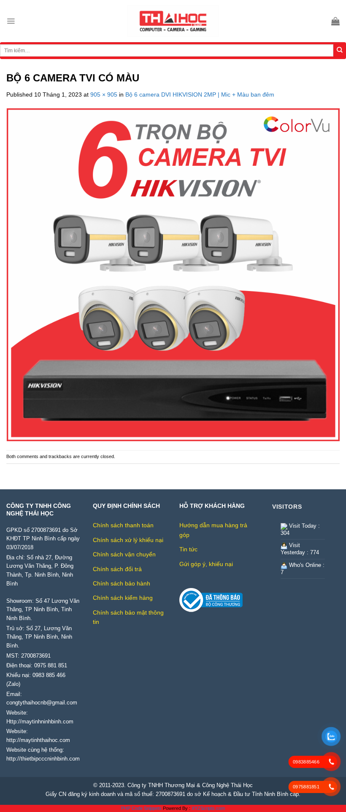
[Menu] (10, 21)
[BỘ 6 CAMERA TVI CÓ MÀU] (173, 274)
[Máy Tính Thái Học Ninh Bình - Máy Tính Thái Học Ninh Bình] (173, 21)
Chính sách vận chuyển (124, 554)
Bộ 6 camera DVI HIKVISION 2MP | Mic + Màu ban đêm (199, 94)
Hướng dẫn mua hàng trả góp (213, 530)
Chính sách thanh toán (123, 525)
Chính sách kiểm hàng (123, 597)
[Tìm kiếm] (339, 50)
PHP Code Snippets (141, 808)
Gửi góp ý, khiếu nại (206, 564)
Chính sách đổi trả (117, 569)
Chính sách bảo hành (121, 583)
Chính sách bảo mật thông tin (128, 617)
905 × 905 (103, 94)
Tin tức (188, 549)
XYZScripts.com (208, 808)
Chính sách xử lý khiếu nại (128, 540)
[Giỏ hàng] (335, 21)
